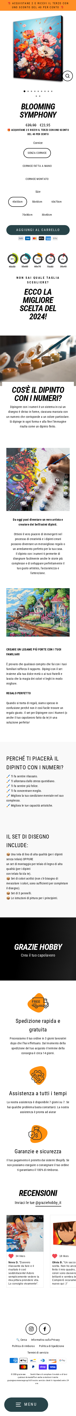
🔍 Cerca (21, 1339)
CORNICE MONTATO (37, 178)
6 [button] (42, 92)
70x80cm (27, 214)
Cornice (38, 143)
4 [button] (35, 92)
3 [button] (32, 92)
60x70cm (57, 201)
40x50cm (17, 201)
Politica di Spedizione (51, 1346)
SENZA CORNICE (37, 152)
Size (38, 192)
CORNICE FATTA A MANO (37, 165)
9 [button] (52, 92)
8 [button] (49, 92)
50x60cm (37, 201)
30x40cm (47, 214)
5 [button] (39, 92)
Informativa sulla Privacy (45, 1339)
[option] (38, 48)
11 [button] (40, 97)
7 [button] (45, 92)
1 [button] (25, 91)
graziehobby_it (49, 1203)
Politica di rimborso (23, 1346)
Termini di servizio (38, 1352)
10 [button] (37, 97)
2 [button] (28, 92)
